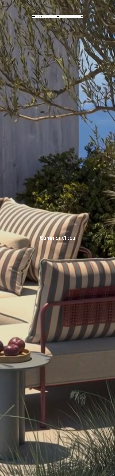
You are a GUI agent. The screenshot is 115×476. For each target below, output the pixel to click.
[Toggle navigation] (33, 16)
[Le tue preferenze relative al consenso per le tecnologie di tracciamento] (113, 474)
